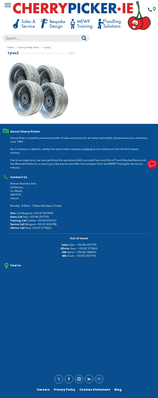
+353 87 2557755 (86, 256)
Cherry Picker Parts (28, 47)
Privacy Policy (64, 390)
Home (10, 47)
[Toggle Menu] (8, 5)
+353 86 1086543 (86, 252)
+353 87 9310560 (43, 213)
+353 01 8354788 (47, 224)
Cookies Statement (94, 390)
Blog (117, 390)
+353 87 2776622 (41, 228)
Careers (43, 390)
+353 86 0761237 (47, 220)
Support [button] (152, 164)
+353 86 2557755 (39, 217)
